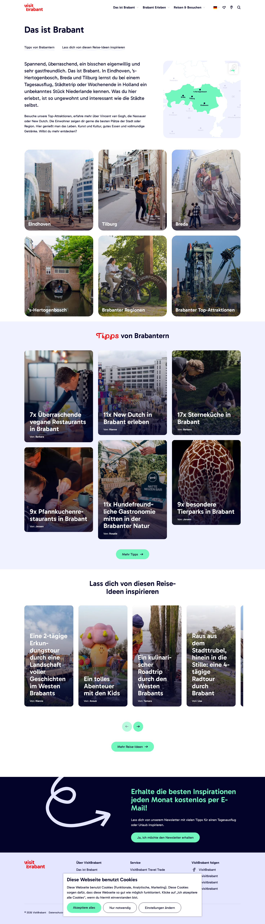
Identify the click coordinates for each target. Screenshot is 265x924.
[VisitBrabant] (194, 869)
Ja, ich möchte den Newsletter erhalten (165, 838)
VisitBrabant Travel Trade (147, 870)
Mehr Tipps (130, 554)
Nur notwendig (120, 908)
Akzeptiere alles (84, 908)
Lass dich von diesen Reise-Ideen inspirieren (93, 47)
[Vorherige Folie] (127, 727)
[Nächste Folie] (138, 727)
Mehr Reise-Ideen (130, 747)
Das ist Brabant (86, 870)
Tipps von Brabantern (39, 47)
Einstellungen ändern (160, 908)
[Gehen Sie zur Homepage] (35, 7)
